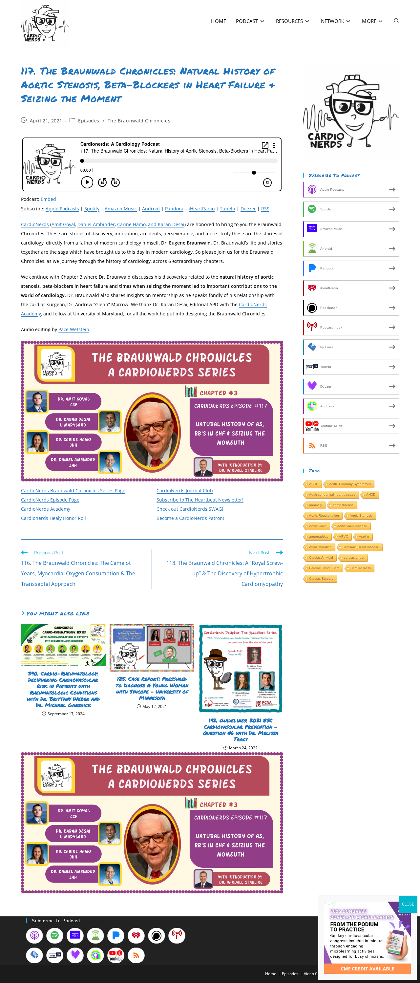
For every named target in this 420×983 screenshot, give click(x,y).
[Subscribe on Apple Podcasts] (34, 936)
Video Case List (317, 973)
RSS (265, 208)
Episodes (88, 121)
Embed (48, 199)
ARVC (343, 536)
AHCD (370, 494)
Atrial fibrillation (320, 547)
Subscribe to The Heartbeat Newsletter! (200, 500)
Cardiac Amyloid (321, 557)
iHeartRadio (202, 208)
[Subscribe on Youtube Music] (115, 955)
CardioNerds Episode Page (50, 500)
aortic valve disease (352, 526)
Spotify (91, 208)
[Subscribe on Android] (95, 936)
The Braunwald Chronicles (139, 121)
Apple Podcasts (62, 208)
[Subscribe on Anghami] (95, 955)
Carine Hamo (131, 224)
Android (151, 208)
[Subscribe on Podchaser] (156, 936)
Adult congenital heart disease (332, 494)
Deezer (248, 208)
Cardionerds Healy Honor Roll (53, 518)
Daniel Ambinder (96, 224)
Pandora (174, 208)
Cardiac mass (360, 568)
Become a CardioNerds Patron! (190, 518)
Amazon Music (121, 208)
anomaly (315, 505)
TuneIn (227, 208)
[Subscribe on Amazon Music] (75, 936)
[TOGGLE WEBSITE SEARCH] (396, 21)
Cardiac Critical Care (324, 568)
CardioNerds (35, 224)
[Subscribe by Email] (34, 955)
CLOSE (408, 904)
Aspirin (364, 536)
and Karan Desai (166, 224)
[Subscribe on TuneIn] (54, 955)
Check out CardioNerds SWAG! (190, 509)
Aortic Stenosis (361, 515)
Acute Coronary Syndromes (350, 484)
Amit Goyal (63, 224)
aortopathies (318, 536)
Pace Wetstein (73, 329)
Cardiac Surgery (321, 578)
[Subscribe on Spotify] (54, 936)
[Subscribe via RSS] (136, 955)
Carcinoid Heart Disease (361, 547)
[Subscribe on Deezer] (75, 955)
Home (270, 973)
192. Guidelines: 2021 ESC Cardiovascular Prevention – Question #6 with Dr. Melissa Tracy (240, 729)
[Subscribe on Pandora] (115, 936)
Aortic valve (317, 526)
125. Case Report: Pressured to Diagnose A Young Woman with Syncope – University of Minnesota (152, 688)
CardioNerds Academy (45, 509)
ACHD (313, 484)
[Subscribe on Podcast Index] (176, 936)
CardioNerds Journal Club (185, 490)
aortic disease (343, 505)
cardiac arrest (354, 557)
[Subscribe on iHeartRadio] (136, 936)
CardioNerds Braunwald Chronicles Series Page (73, 490)
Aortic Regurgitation (324, 515)
